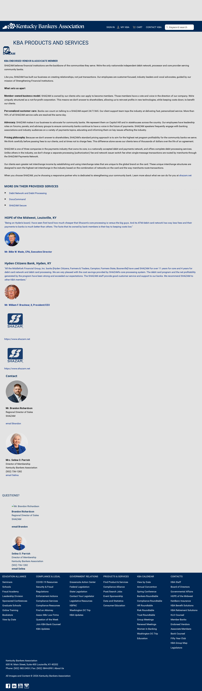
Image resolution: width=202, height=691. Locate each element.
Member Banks (178, 619)
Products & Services (116, 576)
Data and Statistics (113, 600)
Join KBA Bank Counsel (48, 624)
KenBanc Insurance (181, 600)
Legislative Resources (81, 600)
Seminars (7, 582)
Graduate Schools (11, 605)
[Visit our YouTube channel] (20, 685)
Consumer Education (114, 605)
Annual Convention (147, 586)
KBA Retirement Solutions (184, 610)
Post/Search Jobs (112, 591)
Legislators (176, 647)
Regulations (42, 591)
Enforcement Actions (47, 596)
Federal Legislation (79, 586)
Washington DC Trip (80, 610)
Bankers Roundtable (147, 596)
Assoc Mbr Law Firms (47, 615)
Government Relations (84, 576)
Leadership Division (12, 596)
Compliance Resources (48, 605)
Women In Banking (147, 628)
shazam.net (185, 175)
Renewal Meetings (146, 624)
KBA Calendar (145, 576)
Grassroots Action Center (83, 582)
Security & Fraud (44, 586)
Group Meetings (145, 619)
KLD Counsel (177, 615)
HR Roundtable (145, 605)
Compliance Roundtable (149, 600)
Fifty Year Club (178, 638)
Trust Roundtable (146, 615)
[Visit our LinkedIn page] (14, 685)
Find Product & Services (115, 582)
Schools (6, 586)
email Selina (12, 475)
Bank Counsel (178, 633)
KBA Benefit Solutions (182, 605)
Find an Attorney (44, 610)
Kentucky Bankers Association (43, 26)
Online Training (10, 610)
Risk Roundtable (145, 610)
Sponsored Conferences (14, 600)
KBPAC (73, 605)
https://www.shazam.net (17, 339)
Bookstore (7, 615)
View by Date (9, 619)
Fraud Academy (10, 591)
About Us (59, 668)
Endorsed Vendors (180, 624)
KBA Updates (43, 628)
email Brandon (13, 423)
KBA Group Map (179, 643)
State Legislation (78, 591)
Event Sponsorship (113, 596)
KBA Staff (176, 582)
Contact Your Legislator (82, 596)
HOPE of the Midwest (182, 596)
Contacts (177, 576)
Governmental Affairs (182, 591)
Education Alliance (14, 576)
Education (142, 638)
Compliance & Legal (48, 576)
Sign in (110, 27)
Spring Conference (146, 591)
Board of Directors (180, 586)
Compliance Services (47, 600)
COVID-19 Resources (47, 582)
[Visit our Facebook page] (8, 685)
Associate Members (181, 628)
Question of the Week (47, 619)
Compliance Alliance (114, 586)
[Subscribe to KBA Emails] (26, 685)
